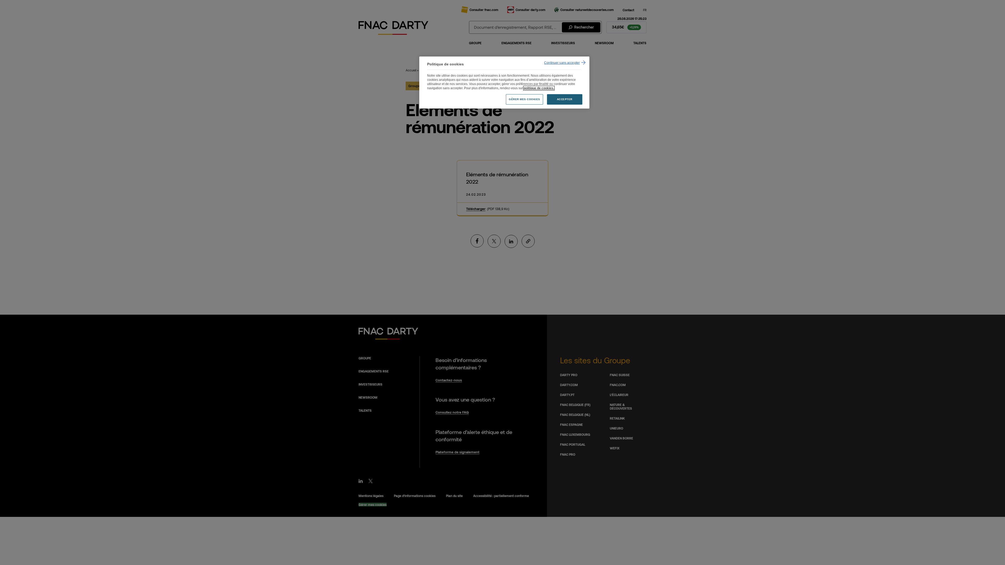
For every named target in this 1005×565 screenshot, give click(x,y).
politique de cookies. (539, 88)
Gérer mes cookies (524, 99)
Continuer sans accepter (562, 63)
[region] (504, 82)
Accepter (564, 99)
